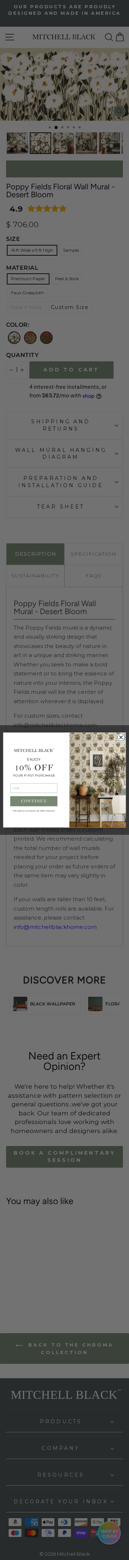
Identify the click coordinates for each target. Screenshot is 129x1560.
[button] (34, 801)
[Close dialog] (121, 737)
